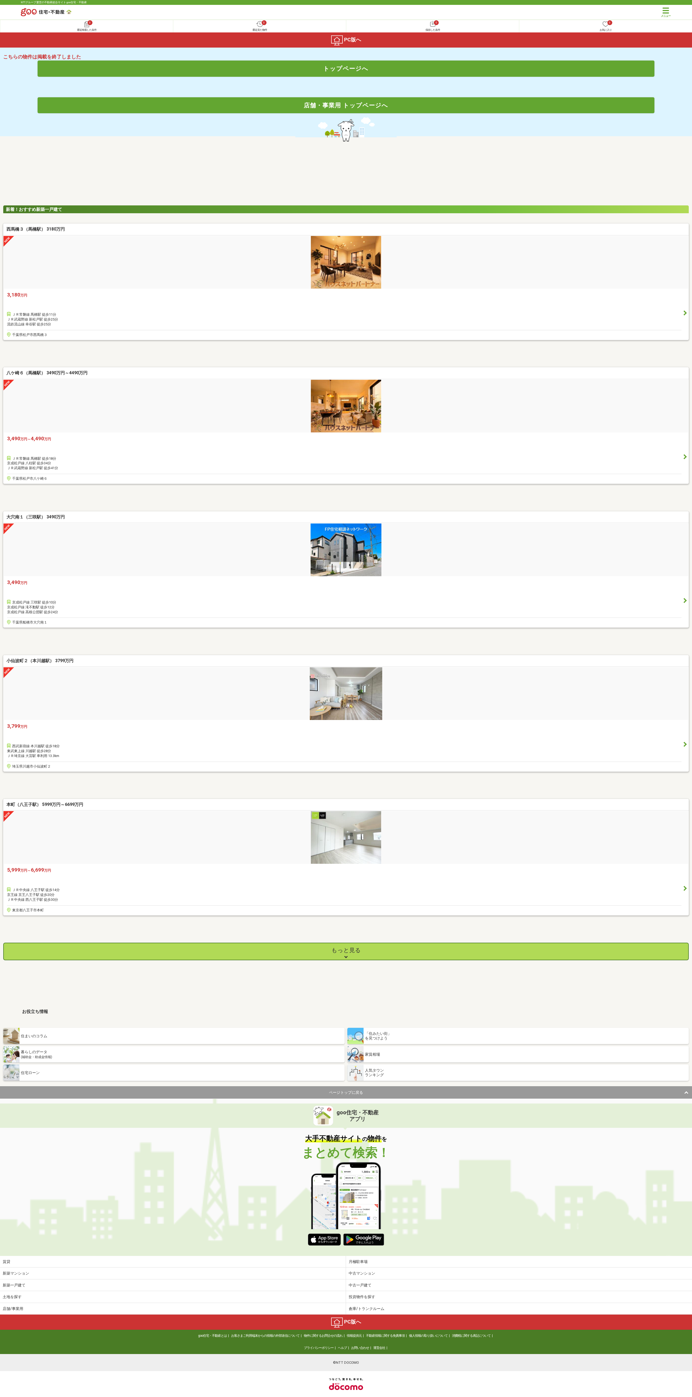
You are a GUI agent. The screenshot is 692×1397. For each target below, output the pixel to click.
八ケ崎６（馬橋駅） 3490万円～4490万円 (47, 372)
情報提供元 (354, 1336)
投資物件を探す (362, 1297)
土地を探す (12, 1297)
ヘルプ (342, 1348)
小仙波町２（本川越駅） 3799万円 (40, 660)
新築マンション (16, 1273)
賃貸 (6, 1261)
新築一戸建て (14, 1285)
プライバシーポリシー (319, 1348)
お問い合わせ (360, 1348)
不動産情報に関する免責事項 (385, 1336)
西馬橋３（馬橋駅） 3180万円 (35, 229)
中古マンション (362, 1273)
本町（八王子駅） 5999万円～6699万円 (44, 804)
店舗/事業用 (13, 1308)
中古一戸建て (360, 1285)
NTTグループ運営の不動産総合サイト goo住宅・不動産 (54, 2)
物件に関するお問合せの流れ (323, 1336)
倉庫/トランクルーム (366, 1308)
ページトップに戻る (346, 1092)
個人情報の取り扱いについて (428, 1336)
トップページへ (345, 68)
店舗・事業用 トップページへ (346, 105)
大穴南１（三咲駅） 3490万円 (35, 516)
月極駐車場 (358, 1261)
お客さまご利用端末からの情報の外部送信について (265, 1336)
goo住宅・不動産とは (212, 1336)
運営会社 (379, 1348)
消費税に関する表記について (471, 1336)
